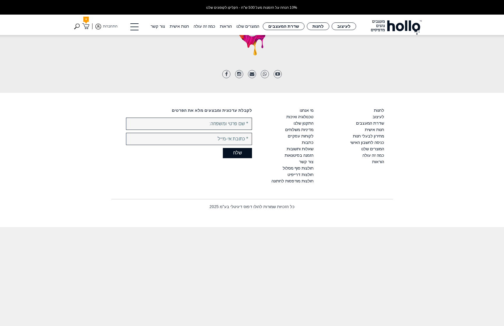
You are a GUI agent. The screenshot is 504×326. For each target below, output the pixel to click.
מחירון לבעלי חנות (368, 136)
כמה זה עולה (204, 26)
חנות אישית (179, 26)
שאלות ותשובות (300, 149)
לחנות (318, 26)
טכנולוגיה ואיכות (300, 116)
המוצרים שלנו (248, 26)
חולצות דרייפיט (301, 174)
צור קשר (157, 26)
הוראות (226, 26)
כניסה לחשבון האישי (367, 142)
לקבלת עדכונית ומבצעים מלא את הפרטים (212, 110)
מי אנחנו (307, 110)
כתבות (308, 142)
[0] (86, 26)
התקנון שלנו (304, 123)
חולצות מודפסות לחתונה (293, 181)
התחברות (110, 26)
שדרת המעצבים (283, 26)
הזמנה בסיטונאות (299, 155)
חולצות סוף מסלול (298, 168)
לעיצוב (344, 26)
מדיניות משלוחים (299, 129)
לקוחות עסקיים (301, 136)
